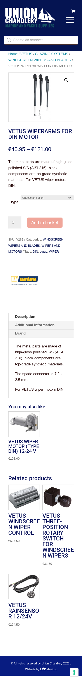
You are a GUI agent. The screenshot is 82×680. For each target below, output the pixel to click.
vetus (43, 251)
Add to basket (44, 222)
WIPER (54, 251)
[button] (66, 80)
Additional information (34, 325)
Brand (20, 333)
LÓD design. (48, 669)
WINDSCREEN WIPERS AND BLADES (39, 60)
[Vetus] (24, 282)
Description (25, 317)
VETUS (26, 54)
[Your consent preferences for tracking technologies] (74, 672)
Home (13, 54)
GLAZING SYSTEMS (51, 54)
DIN (35, 251)
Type (14, 202)
